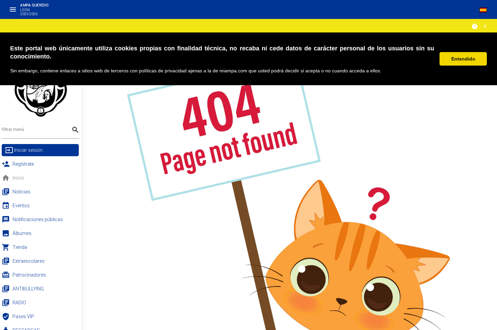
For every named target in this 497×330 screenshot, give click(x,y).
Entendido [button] (463, 59)
